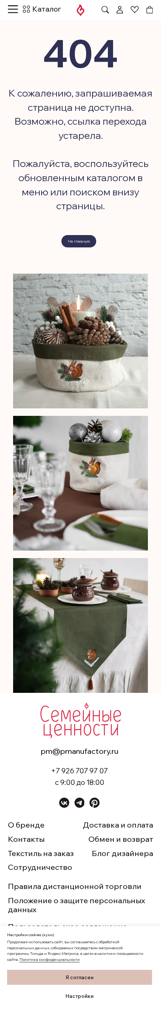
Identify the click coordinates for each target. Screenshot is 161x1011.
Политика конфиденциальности (49, 959)
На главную (79, 241)
